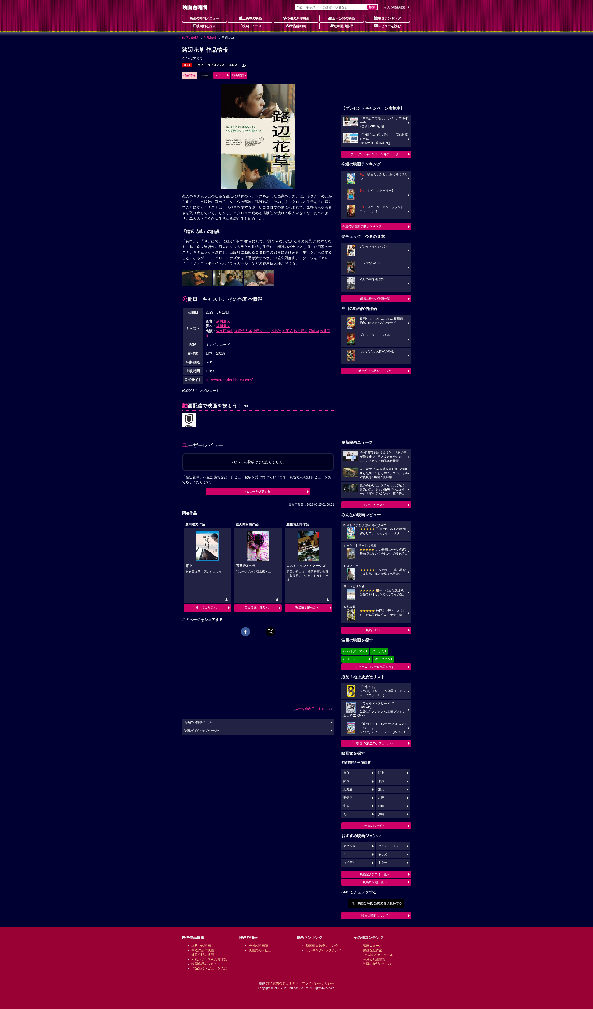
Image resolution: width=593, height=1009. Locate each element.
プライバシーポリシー (318, 983)
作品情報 (209, 38)
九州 (346, 814)
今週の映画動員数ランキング (362, 226)
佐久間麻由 (224, 331)
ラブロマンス (216, 65)
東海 (381, 781)
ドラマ (199, 65)
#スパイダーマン (353, 651)
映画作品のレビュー (206, 964)
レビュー (220, 75)
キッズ (382, 854)
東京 (346, 772)
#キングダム (382, 659)
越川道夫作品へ (206, 607)
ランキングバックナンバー (325, 950)
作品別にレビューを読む (209, 968)
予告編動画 (298, 26)
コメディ (349, 862)
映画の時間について (374, 915)
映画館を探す (206, 26)
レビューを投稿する (256, 491)
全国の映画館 (258, 945)
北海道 (347, 789)
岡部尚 (314, 331)
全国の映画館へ (374, 826)
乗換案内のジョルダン (282, 983)
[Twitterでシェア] (270, 631)
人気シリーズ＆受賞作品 (209, 959)
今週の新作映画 (298, 18)
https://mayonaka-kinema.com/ (229, 380)
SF (345, 854)
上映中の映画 (252, 18)
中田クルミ (261, 331)
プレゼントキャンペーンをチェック (375, 154)
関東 (381, 772)
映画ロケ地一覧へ (375, 882)
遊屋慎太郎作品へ (307, 607)
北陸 (381, 797)
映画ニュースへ (374, 505)
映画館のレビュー (261, 950)
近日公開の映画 (343, 18)
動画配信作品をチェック (374, 371)
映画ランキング (389, 18)
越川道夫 (223, 321)
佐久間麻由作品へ (257, 607)
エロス (233, 65)
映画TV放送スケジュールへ (374, 743)
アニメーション (388, 846)
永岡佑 (287, 331)
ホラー (382, 862)
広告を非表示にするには (313, 709)
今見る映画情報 (374, 959)
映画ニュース (252, 26)
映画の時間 (190, 38)
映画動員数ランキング (322, 945)
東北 (381, 789)
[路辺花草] (189, 420)
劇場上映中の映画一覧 (375, 298)
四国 (381, 806)
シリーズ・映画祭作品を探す (374, 667)
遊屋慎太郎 (243, 331)
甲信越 (347, 797)
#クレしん (377, 651)
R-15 (187, 65)
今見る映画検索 (394, 7)
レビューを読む (389, 26)
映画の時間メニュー (204, 18)
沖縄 (381, 814)
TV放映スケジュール (378, 955)
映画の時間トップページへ (202, 730)
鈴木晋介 (301, 331)
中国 (346, 806)
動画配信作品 (343, 26)
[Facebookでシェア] (245, 631)
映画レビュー (375, 630)
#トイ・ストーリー (355, 659)
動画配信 (238, 75)
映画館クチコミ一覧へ (375, 874)
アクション (350, 846)
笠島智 (276, 331)
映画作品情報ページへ (199, 722)
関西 (346, 781)
